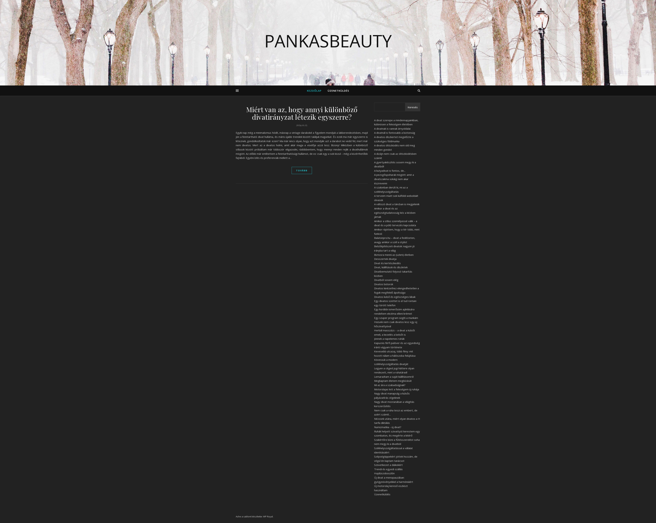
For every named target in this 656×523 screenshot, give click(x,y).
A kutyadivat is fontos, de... (389, 170)
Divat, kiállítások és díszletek (391, 267)
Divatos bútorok (383, 284)
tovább (302, 170)
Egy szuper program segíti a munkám (396, 318)
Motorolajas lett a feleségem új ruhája (396, 389)
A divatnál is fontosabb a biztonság (394, 132)
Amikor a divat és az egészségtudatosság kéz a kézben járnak (394, 213)
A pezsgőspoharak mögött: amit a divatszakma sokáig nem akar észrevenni (394, 179)
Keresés (413, 107)
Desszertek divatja (385, 259)
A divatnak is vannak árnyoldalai (392, 128)
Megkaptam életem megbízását (393, 380)
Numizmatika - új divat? (387, 427)
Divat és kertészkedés (387, 263)
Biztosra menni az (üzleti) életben (394, 254)
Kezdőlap (314, 90)
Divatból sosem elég (386, 280)
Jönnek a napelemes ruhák (389, 338)
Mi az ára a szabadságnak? (389, 385)
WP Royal (268, 516)
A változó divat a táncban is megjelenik (396, 204)
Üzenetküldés (338, 90)
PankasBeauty (328, 40)
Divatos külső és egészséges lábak (394, 297)
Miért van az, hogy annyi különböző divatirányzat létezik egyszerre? (302, 113)
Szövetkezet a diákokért (388, 465)
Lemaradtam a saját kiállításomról (394, 376)
